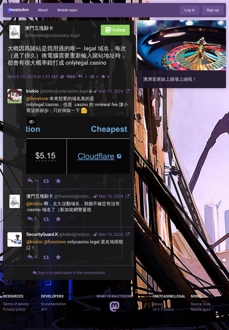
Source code (201, 304)
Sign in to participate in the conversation (71, 272)
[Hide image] (31, 122)
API (44, 309)
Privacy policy (14, 309)
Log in (190, 10)
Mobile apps (67, 10)
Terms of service (16, 304)
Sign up (213, 10)
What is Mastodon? (115, 296)
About (43, 10)
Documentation (53, 304)
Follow (119, 30)
